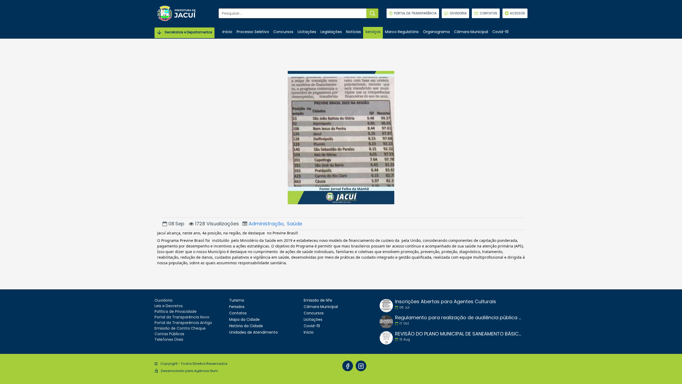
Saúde (294, 223)
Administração (266, 223)
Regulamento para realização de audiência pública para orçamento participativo (459, 317)
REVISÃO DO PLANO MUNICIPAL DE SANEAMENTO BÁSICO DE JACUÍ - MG (459, 334)
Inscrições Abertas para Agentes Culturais (445, 301)
